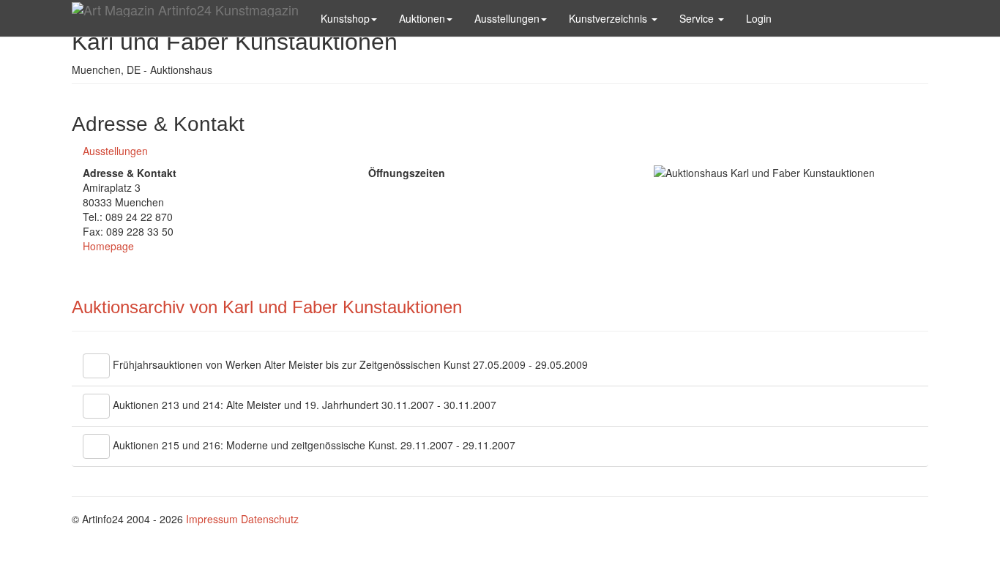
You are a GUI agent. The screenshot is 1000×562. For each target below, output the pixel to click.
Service (698, 18)
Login (759, 18)
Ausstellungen (507, 18)
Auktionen (422, 18)
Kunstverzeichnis (609, 18)
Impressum (212, 519)
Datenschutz (270, 519)
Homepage (108, 246)
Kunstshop (345, 18)
